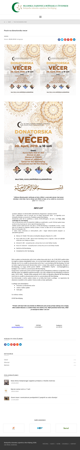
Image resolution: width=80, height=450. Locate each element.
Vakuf (40, 360)
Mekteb (40, 365)
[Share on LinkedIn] (74, 39)
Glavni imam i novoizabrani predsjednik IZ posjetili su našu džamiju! (34, 397)
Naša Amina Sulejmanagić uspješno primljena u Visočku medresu (33, 381)
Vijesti (9, 22)
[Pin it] (68, 39)
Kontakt (73, 444)
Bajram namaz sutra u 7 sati (20, 389)
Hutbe (58, 444)
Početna (45, 444)
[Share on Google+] (65, 39)
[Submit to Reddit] (71, 39)
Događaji (65, 444)
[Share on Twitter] (62, 39)
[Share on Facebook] (59, 39)
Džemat (40, 362)
